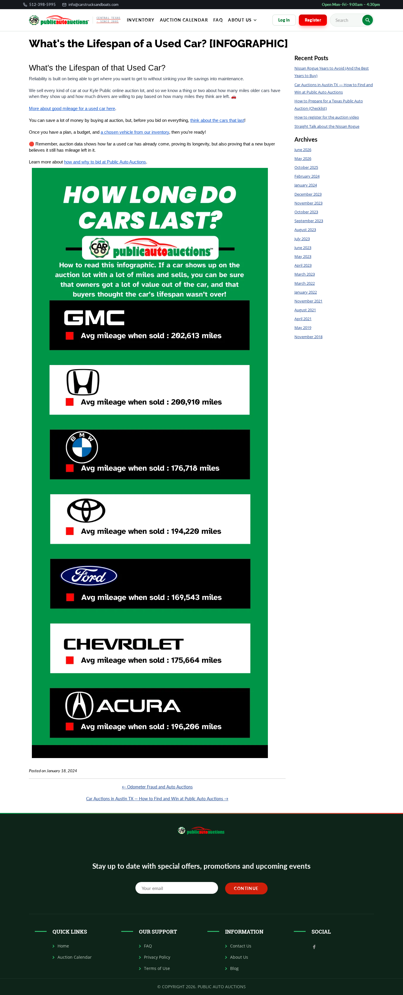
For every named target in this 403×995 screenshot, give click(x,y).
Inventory (141, 19)
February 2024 (307, 176)
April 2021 (303, 318)
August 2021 (305, 309)
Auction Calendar (184, 19)
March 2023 (304, 274)
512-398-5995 (42, 4)
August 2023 (305, 229)
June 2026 (302, 149)
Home (63, 946)
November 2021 (308, 301)
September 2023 (308, 220)
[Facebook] (314, 946)
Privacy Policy (157, 957)
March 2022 (304, 283)
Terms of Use (157, 968)
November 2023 (308, 203)
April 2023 (303, 265)
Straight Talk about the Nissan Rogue (326, 126)
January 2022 (305, 292)
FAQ (148, 946)
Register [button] (313, 19)
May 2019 (302, 327)
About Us (240, 19)
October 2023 (306, 212)
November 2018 (308, 336)
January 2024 (305, 185)
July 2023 (302, 238)
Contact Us (240, 946)
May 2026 (302, 158)
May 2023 (302, 256)
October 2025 (306, 167)
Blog (234, 968)
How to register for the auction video (326, 117)
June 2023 (302, 247)
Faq (218, 19)
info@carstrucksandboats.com (93, 4)
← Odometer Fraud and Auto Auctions (157, 786)
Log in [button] (284, 19)
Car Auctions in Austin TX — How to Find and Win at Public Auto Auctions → (157, 798)
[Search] (367, 20)
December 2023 (308, 194)
